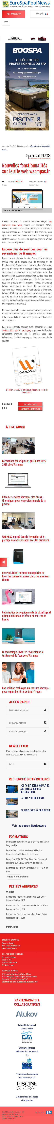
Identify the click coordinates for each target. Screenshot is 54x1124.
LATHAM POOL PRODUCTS (32, 798)
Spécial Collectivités (9, 962)
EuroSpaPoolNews (9, 957)
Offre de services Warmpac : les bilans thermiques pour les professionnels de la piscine (24, 501)
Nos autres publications (11, 946)
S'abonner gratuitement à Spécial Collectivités (19, 976)
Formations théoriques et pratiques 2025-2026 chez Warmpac (24, 462)
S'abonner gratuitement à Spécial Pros (16, 974)
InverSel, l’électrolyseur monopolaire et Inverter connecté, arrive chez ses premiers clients (25, 576)
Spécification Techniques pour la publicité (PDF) (20, 982)
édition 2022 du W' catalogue (16, 330)
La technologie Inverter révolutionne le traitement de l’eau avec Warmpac (22, 653)
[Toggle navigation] (6, 23)
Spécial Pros (7, 960)
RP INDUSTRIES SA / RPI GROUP (35, 810)
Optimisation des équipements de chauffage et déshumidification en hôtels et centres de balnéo (26, 616)
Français (40, 13)
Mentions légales (17, 1116)
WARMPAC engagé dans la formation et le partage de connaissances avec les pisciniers (25, 538)
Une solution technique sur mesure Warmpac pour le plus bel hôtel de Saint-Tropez (26, 690)
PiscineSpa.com (8, 965)
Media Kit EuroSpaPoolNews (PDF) (15, 979)
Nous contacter (8, 943)
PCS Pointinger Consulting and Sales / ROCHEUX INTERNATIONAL (34, 789)
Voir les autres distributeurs (29, 825)
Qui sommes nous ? (9, 948)
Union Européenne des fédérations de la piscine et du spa (27, 1051)
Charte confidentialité (8, 1118)
